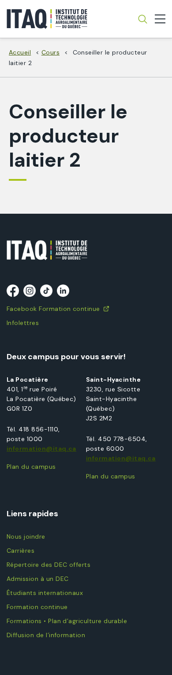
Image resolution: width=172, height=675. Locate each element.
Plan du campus (31, 467)
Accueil (20, 52)
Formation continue (37, 607)
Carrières (20, 551)
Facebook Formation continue (53, 309)
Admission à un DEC (37, 579)
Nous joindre (26, 536)
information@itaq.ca (41, 448)
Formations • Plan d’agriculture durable (67, 621)
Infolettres (23, 323)
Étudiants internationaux (45, 593)
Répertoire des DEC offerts (48, 565)
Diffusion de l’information (46, 635)
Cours (50, 52)
